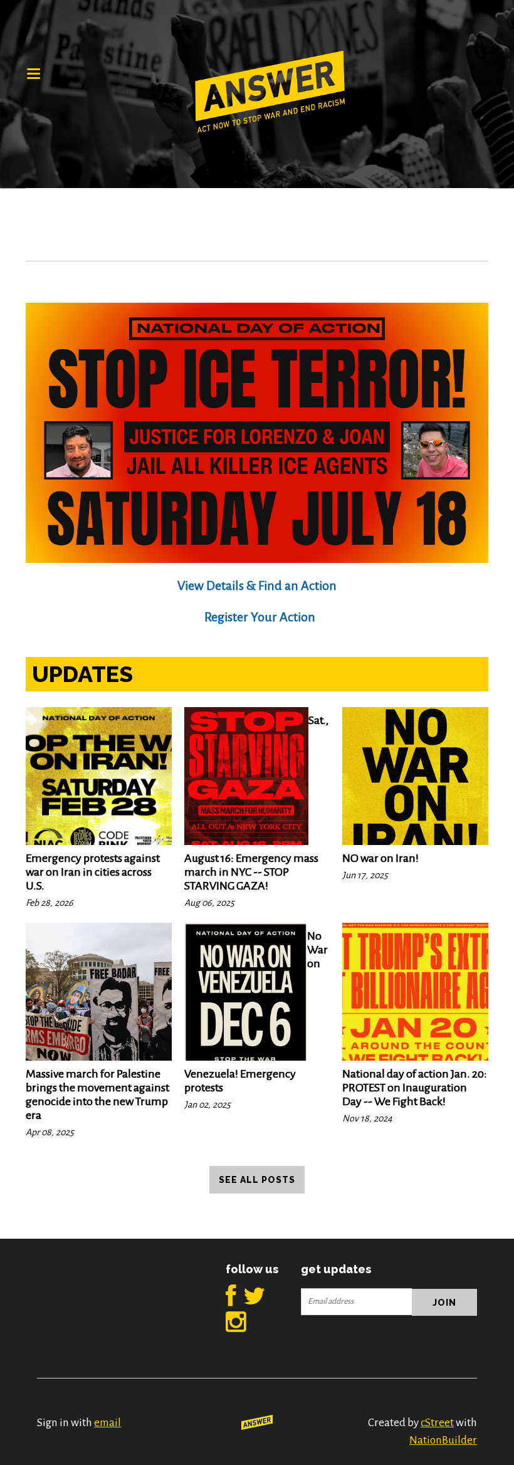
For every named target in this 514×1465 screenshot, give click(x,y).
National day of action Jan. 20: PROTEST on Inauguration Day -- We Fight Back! (414, 1088)
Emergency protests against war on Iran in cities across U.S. (93, 872)
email (107, 1423)
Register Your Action (259, 617)
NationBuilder (443, 1440)
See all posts (257, 1180)
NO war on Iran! (380, 858)
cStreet (437, 1423)
